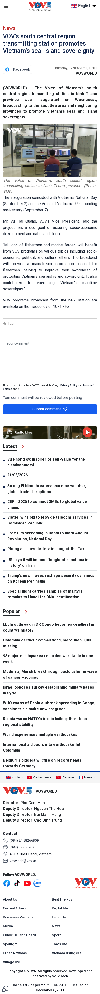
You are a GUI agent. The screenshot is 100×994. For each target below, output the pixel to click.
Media (8, 926)
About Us (10, 899)
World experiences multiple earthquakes (40, 734)
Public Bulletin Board (19, 935)
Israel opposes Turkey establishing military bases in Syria (48, 690)
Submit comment (46, 409)
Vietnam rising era (66, 953)
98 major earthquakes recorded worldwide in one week (48, 659)
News (9, 28)
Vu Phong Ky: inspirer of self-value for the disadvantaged (46, 462)
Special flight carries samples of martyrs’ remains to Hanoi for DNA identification (45, 594)
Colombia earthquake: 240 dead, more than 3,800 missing (47, 643)
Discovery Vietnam (18, 917)
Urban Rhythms (15, 953)
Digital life (60, 908)
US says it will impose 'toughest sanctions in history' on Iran (47, 562)
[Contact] (5, 988)
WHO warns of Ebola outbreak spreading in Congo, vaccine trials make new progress (49, 706)
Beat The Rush (63, 899)
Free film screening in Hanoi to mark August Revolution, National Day (47, 536)
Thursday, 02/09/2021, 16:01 (75, 68)
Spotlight (10, 944)
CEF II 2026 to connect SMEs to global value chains (47, 504)
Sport (56, 935)
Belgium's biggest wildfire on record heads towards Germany (42, 763)
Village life (11, 962)
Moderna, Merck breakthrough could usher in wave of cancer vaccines (50, 674)
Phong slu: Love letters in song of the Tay (45, 549)
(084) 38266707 (22, 847)
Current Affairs (14, 908)
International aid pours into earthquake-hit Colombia (41, 747)
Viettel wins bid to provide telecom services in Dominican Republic (49, 520)
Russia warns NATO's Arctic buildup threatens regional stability (45, 722)
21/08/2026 (17, 475)
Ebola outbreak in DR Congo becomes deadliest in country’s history (48, 627)
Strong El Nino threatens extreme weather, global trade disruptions (46, 489)
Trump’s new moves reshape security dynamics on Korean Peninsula (50, 578)
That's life (59, 944)
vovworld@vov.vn (23, 861)
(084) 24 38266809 (24, 840)
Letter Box (60, 917)
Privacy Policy (68, 385)
